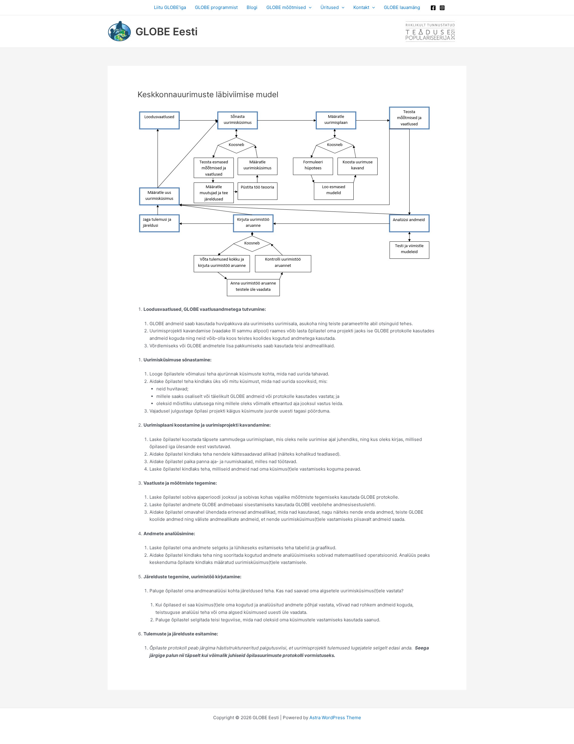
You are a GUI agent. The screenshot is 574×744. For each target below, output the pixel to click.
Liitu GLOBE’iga (170, 7)
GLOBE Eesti (166, 31)
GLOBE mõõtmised (286, 7)
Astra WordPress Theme (335, 717)
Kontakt (361, 7)
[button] (309, 7)
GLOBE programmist (216, 7)
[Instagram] (442, 7)
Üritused (329, 7)
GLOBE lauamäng (402, 7)
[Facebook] (433, 7)
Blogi (252, 7)
